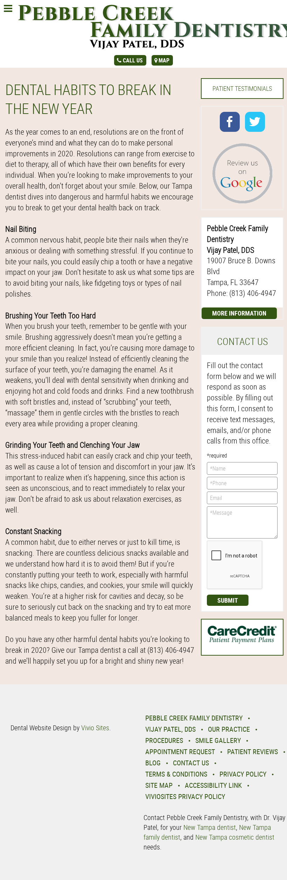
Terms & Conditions (176, 774)
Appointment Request (180, 751)
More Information (239, 313)
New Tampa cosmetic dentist (234, 837)
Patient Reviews (252, 751)
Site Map (159, 785)
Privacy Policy (242, 774)
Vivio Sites (95, 727)
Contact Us (191, 762)
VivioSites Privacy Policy (185, 796)
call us (133, 60)
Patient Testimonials (242, 88)
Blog (153, 762)
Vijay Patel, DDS (170, 729)
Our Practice (229, 729)
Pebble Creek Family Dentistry (194, 718)
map (164, 60)
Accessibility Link (213, 785)
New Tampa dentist (209, 827)
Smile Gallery (218, 740)
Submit (227, 600)
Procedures (164, 740)
